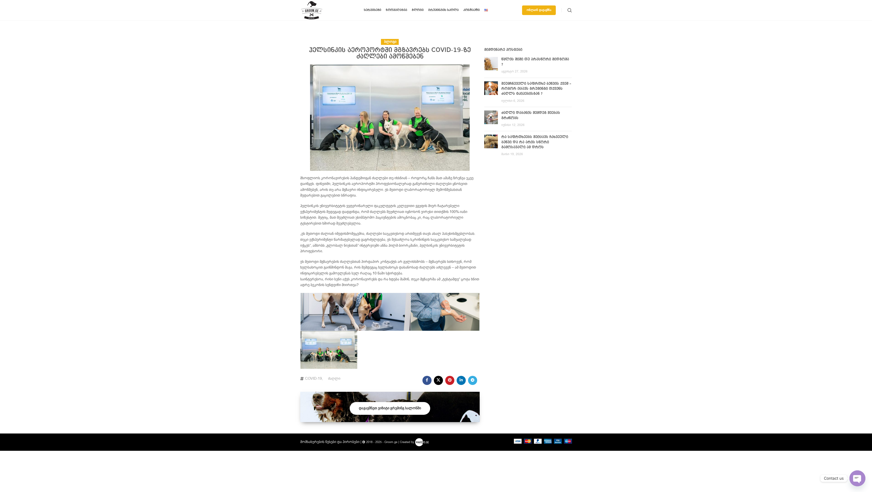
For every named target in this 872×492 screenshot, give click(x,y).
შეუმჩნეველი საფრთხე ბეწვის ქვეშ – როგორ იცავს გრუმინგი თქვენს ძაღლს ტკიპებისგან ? (536, 89)
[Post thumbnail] (491, 65)
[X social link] (438, 380)
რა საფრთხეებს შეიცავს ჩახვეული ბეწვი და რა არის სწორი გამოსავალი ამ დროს (534, 142)
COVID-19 (313, 378)
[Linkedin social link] (461, 380)
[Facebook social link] (427, 380)
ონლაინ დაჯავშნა (539, 10)
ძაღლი (334, 378)
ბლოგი (390, 41)
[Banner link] (390, 407)
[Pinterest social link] (449, 380)
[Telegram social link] (472, 380)
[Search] (569, 10)
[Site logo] (311, 10)
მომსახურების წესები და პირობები (330, 442)
